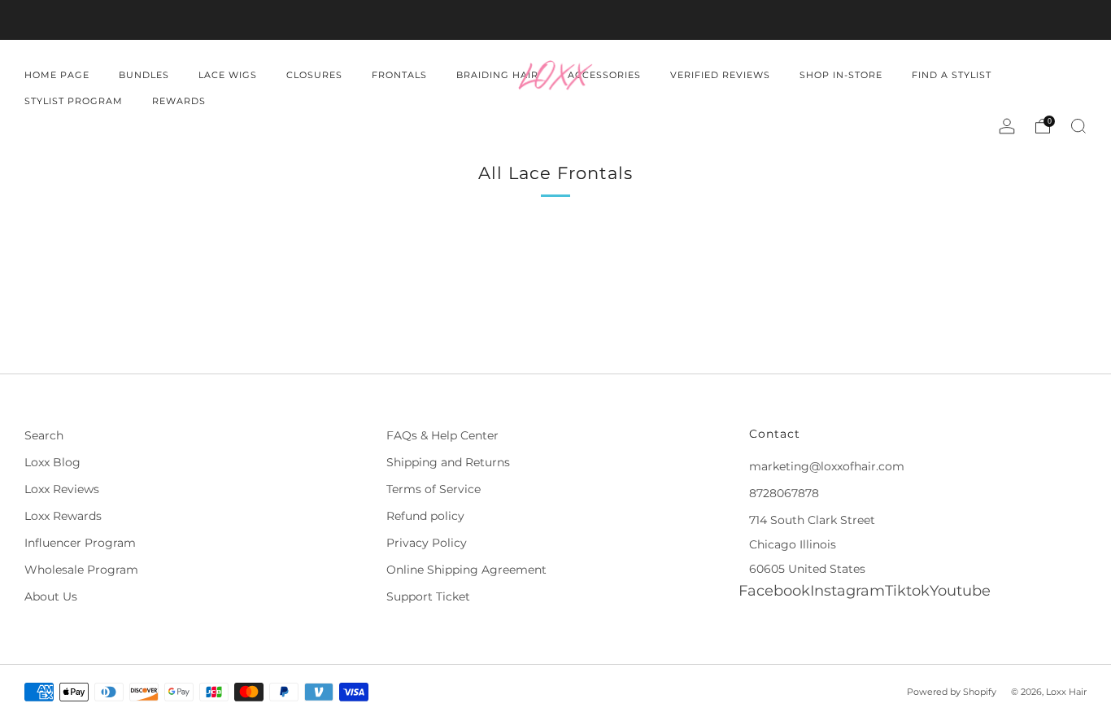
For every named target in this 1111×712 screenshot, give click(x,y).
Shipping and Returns (448, 462)
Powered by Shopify (951, 691)
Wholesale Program (81, 569)
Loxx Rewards (63, 516)
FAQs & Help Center (442, 435)
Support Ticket (428, 596)
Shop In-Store (840, 75)
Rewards (179, 101)
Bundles (144, 75)
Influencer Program (80, 542)
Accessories (604, 75)
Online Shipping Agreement (466, 569)
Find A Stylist (951, 75)
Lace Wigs (227, 75)
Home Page (56, 75)
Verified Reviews (720, 75)
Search (43, 435)
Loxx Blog (52, 462)
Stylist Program (73, 101)
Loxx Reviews (61, 489)
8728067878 (784, 493)
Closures (314, 75)
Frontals (399, 75)
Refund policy (425, 516)
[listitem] (555, 20)
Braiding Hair (497, 75)
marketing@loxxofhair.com (826, 466)
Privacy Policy (426, 542)
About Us (50, 596)
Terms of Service (433, 489)
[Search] (1078, 126)
